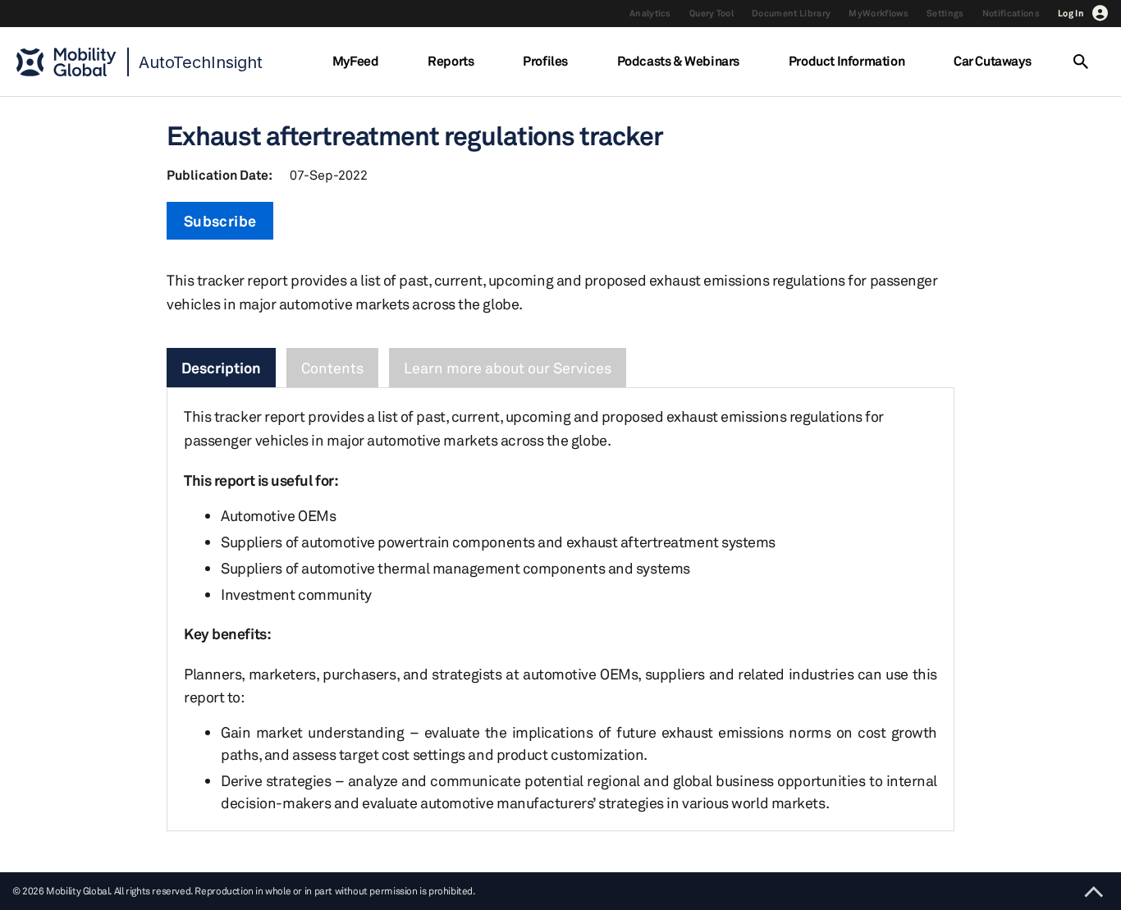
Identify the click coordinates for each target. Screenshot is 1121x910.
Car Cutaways (992, 61)
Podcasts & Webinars (678, 61)
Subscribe (220, 221)
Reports (451, 61)
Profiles (545, 61)
